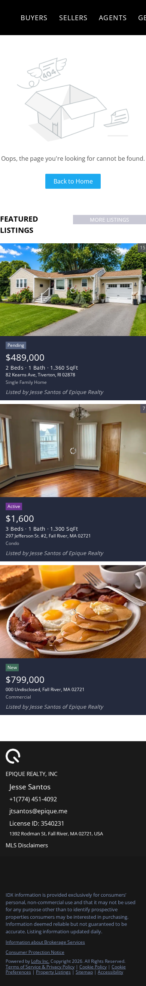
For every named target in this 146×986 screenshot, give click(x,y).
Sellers (73, 17)
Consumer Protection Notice (35, 952)
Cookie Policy (93, 967)
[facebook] (9, 869)
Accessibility (110, 972)
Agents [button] (113, 17)
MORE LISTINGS (109, 219)
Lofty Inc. (40, 961)
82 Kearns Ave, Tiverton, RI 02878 (40, 375)
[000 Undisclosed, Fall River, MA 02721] (73, 612)
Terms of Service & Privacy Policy (40, 967)
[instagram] (24, 869)
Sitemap (84, 972)
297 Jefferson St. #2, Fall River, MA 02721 (48, 536)
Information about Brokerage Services (45, 942)
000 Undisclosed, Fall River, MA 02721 (45, 689)
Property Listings (53, 972)
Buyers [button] (34, 17)
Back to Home (73, 181)
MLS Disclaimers (27, 845)
